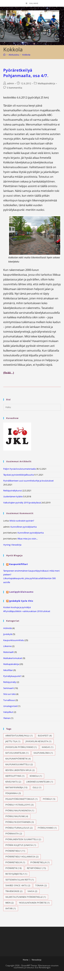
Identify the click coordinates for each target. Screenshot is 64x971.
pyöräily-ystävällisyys (19, 804)
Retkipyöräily (9, 682)
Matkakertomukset (12, 658)
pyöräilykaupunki (16, 816)
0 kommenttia (14, 87)
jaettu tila (13, 741)
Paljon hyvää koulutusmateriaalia (19, 468)
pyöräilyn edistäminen (19, 822)
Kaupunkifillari (18, 564)
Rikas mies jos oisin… (28, 538)
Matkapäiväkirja (46, 83)
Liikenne (7, 646)
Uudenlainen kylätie (13, 496)
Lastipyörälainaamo (21, 591)
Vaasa (32, 891)
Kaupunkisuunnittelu (13, 640)
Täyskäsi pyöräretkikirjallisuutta (18, 474)
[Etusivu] (4, 54)
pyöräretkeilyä (15, 862)
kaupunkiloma (43, 753)
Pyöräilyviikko (47, 827)
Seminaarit (8, 688)
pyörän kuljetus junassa (20, 845)
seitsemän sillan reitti (19, 879)
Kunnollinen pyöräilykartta (24, 526)
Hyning (6, 544)
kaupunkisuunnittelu (19, 764)
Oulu (37, 787)
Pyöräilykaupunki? (12, 676)
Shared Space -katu (17, 885)
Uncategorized (10, 706)
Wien (9, 902)
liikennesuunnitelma (39, 781)
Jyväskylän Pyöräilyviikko (21, 747)
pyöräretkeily (15, 850)
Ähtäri (10, 908)
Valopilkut (8, 712)
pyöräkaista (13, 833)
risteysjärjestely (16, 874)
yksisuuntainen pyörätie (34, 902)
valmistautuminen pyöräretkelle (25, 897)
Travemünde (14, 891)
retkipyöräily (36, 868)
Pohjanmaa (13, 793)
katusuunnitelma (17, 753)
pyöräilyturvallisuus (19, 827)
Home (25, 959)
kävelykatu (13, 781)
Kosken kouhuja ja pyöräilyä (17, 607)
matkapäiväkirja (16, 787)
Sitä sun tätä (9, 694)
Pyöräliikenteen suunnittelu (23, 839)
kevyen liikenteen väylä (20, 770)
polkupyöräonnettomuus (21, 799)
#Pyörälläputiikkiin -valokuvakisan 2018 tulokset (26, 611)
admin (10, 83)
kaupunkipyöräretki (18, 758)
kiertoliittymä (15, 776)
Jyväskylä (7, 634)
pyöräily (49, 799)
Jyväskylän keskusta (39, 741)
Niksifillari (8, 670)
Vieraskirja (16, 544)
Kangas (47, 747)
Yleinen (6, 718)
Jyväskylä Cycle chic (21, 600)
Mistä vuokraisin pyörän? (22, 520)
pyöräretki (13, 868)
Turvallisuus (9, 700)
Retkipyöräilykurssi (12, 490)
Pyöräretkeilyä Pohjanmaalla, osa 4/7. (26, 72)
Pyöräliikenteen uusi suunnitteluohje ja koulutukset (28, 480)
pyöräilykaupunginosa (19, 810)
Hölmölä (7, 628)
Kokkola (26, 54)
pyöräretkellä (40, 862)
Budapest (45, 735)
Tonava (41, 885)
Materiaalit (8, 652)
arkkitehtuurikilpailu (19, 735)
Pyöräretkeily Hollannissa (22, 856)
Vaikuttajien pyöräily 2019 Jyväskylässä (22, 502)
